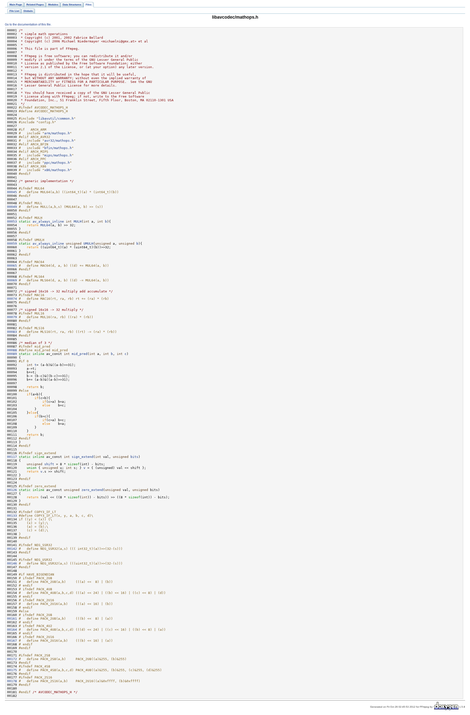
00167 (12, 640)
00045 (12, 192)
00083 (12, 332)
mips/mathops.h (58, 155)
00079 (12, 317)
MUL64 (45, 225)
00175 (12, 670)
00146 (12, 563)
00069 (12, 280)
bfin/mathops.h (58, 148)
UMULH (88, 243)
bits (134, 457)
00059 (12, 243)
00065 (12, 265)
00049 (12, 207)
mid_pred (79, 354)
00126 (12, 490)
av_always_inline (48, 221)
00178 (12, 681)
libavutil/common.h (56, 118)
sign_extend (82, 457)
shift (49, 464)
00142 (12, 549)
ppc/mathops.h (57, 162)
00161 (12, 618)
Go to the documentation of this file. (28, 24)
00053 (12, 221)
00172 (12, 659)
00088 (12, 350)
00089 (12, 354)
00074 (12, 299)
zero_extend (92, 490)
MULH (78, 221)
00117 (12, 457)
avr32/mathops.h (59, 140)
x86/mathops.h (57, 170)
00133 (12, 515)
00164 (12, 629)
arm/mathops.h (57, 133)
